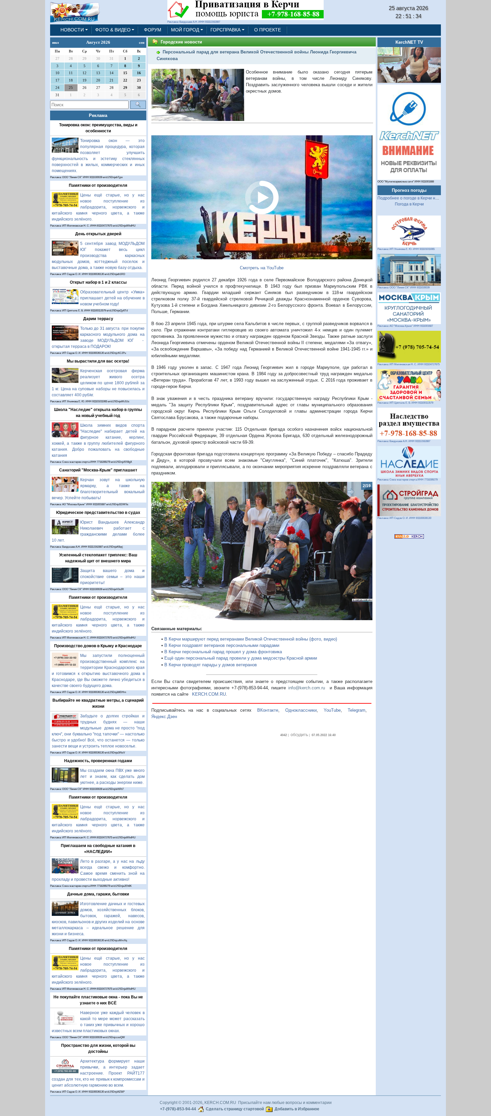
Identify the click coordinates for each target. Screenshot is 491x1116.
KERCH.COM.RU (209, 694)
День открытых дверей (98, 234)
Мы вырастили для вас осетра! (98, 361)
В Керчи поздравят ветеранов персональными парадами (221, 645)
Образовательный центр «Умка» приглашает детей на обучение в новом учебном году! (112, 298)
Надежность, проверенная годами (98, 760)
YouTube (332, 710)
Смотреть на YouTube (262, 267)
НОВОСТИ (72, 29)
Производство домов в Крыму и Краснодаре (98, 646)
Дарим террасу (98, 318)
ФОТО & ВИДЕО (113, 29)
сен (141, 42)
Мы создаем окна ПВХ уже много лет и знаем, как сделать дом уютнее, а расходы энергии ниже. (112, 776)
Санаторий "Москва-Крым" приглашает (98, 470)
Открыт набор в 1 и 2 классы (98, 282)
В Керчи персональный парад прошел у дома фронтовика (223, 651)
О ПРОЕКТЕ (267, 29)
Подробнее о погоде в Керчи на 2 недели (416, 198)
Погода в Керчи (409, 204)
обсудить (299, 734)
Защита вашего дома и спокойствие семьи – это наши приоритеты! (112, 576)
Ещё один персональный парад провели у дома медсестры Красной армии (240, 658)
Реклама (98, 115)
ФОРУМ (152, 29)
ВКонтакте (267, 710)
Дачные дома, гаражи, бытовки (98, 894)
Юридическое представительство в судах (98, 512)
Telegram (356, 710)
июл (55, 42)
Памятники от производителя (98, 185)
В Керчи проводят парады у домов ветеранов (210, 664)
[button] (167, 551)
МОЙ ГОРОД (185, 29)
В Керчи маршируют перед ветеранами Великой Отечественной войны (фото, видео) (250, 639)
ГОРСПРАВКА (225, 29)
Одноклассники (301, 710)
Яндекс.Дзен (164, 716)
